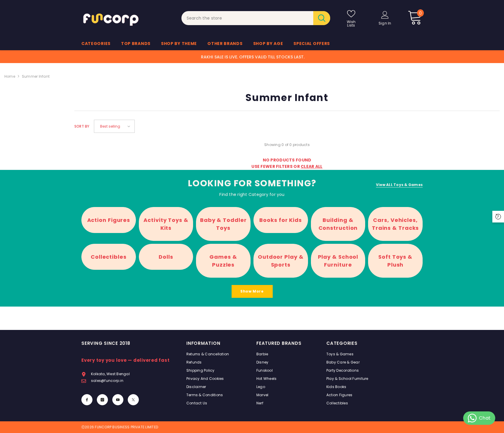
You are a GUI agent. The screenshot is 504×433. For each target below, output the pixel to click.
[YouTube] (117, 399)
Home (9, 76)
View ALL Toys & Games (399, 184)
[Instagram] (102, 399)
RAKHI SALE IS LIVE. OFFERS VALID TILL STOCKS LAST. (252, 57)
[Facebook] (86, 399)
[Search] (255, 18)
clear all (312, 166)
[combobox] (247, 18)
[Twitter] (133, 399)
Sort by (82, 126)
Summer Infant (36, 76)
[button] (114, 126)
